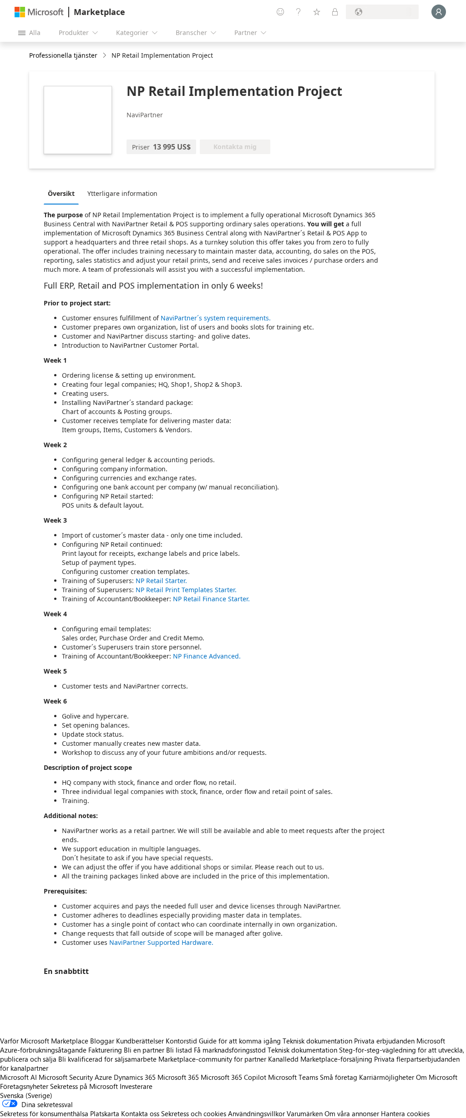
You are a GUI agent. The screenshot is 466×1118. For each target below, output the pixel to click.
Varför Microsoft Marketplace (44, 1040)
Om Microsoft (436, 1077)
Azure (103, 1077)
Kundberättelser (140, 1040)
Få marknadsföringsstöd (230, 1049)
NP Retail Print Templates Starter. (186, 589)
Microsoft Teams (293, 1077)
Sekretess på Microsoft (84, 1086)
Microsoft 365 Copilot (233, 1077)
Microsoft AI (18, 1077)
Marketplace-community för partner (212, 1058)
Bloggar (102, 1040)
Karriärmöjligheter (386, 1077)
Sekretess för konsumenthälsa (44, 1113)
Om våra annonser (351, 1113)
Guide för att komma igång (240, 1040)
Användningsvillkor (256, 1113)
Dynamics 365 (135, 1077)
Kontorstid (181, 1040)
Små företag (338, 1077)
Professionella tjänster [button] (63, 55)
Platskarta (104, 1113)
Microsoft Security (66, 1077)
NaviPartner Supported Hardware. (161, 942)
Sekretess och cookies (193, 1113)
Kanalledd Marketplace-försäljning (320, 1058)
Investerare (136, 1086)
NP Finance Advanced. (207, 656)
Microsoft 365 (178, 1077)
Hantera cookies (405, 1113)
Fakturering (105, 1049)
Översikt (61, 193)
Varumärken (305, 1113)
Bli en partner (144, 1049)
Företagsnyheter (24, 1086)
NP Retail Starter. (161, 580)
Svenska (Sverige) (26, 1095)
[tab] (63, 193)
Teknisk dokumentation (317, 1040)
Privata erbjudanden (384, 1040)
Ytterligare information (122, 193)
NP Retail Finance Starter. (211, 598)
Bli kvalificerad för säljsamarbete (107, 1058)
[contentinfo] (105, 55)
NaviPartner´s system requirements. (216, 318)
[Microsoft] (39, 12)
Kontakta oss (140, 1113)
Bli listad (179, 1049)
